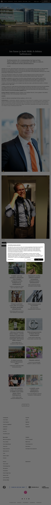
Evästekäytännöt (10, 259)
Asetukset (29, 259)
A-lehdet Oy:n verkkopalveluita (25, 257)
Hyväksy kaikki (38, 260)
